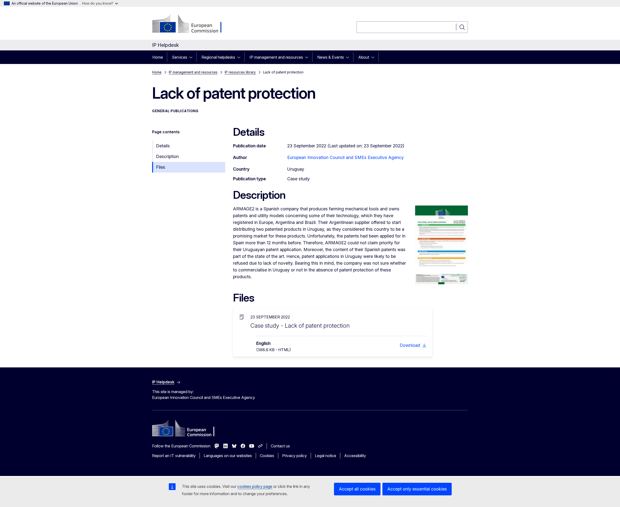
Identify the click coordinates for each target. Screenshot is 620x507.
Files (160, 167)
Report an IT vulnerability (174, 455)
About (363, 57)
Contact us (280, 446)
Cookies (267, 455)
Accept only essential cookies (417, 488)
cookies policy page (254, 486)
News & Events (330, 57)
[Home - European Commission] (191, 24)
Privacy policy (294, 455)
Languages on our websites (228, 455)
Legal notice (325, 455)
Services (179, 57)
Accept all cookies (357, 488)
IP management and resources (276, 57)
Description (167, 156)
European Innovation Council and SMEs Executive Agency (345, 157)
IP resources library (240, 72)
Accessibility (355, 455)
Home (157, 57)
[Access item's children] (192, 57)
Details (163, 145)
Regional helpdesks (218, 57)
